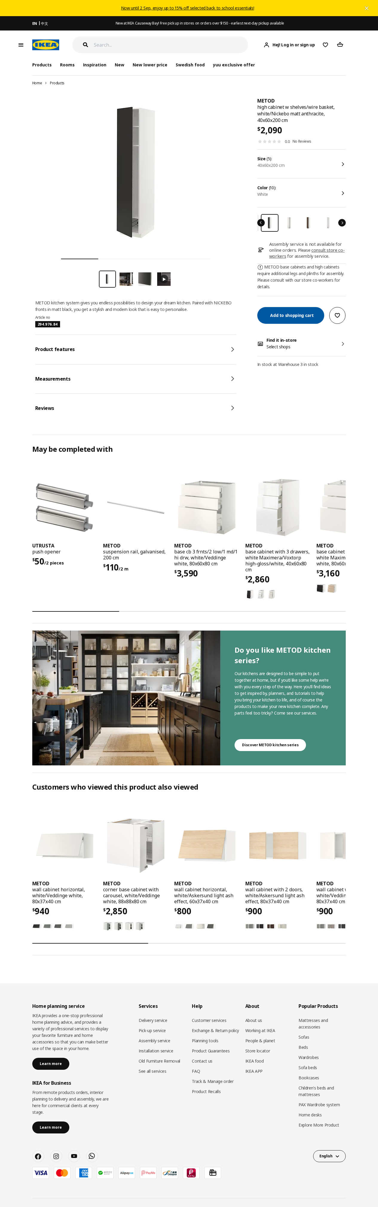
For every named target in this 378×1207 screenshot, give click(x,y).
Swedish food (190, 65)
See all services (152, 1071)
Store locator (257, 1051)
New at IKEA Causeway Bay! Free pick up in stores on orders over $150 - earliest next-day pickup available (200, 23)
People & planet (260, 1040)
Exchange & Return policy (215, 1030)
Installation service (156, 1051)
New (119, 65)
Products (57, 83)
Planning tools (205, 1040)
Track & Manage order (212, 1081)
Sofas (304, 1037)
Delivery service (153, 1020)
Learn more (51, 1063)
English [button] (326, 1156)
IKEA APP (254, 1071)
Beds (303, 1047)
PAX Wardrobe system (319, 1104)
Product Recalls (206, 1091)
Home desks (310, 1115)
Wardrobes (309, 1057)
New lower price (150, 65)
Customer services (209, 1020)
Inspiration (94, 65)
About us (253, 1020)
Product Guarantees (210, 1051)
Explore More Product (319, 1125)
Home (37, 83)
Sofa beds (308, 1067)
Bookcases (309, 1078)
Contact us (202, 1061)
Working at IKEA (260, 1030)
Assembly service (154, 1040)
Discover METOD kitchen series (270, 744)
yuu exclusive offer (234, 65)
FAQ (196, 1071)
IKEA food (254, 1061)
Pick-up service (152, 1030)
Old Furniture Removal (159, 1061)
